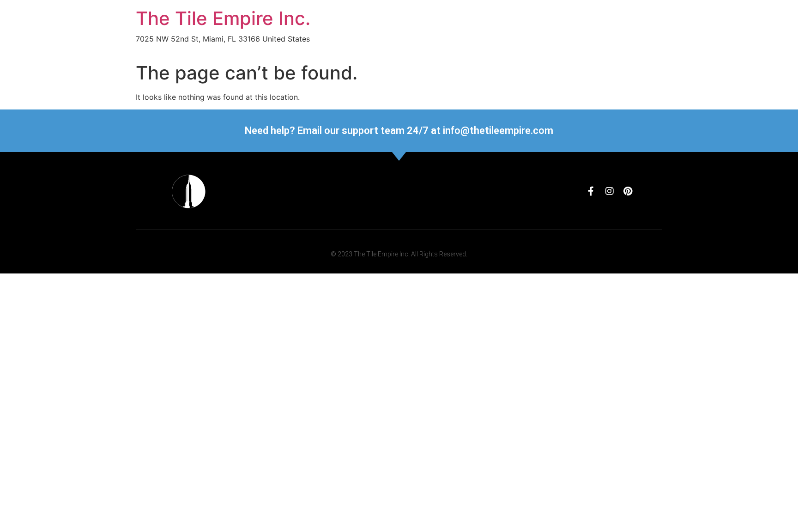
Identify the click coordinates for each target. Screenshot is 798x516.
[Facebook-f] (591, 191)
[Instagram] (609, 191)
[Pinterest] (628, 191)
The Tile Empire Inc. (223, 18)
